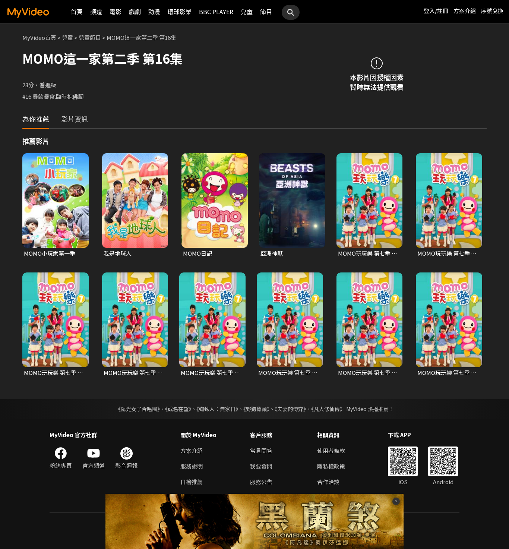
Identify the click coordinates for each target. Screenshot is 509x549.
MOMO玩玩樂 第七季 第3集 (447, 253)
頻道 (96, 11)
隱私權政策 (331, 466)
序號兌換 (492, 11)
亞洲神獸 (271, 253)
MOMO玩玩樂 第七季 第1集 (367, 253)
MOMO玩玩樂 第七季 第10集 (447, 373)
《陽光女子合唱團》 (138, 409)
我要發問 (261, 466)
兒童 (247, 11)
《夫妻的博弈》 (290, 409)
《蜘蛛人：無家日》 (217, 409)
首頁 (77, 11)
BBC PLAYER (216, 11)
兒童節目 (90, 37)
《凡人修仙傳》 (328, 409)
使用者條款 (331, 450)
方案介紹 (464, 11)
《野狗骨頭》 (256, 409)
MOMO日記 (197, 253)
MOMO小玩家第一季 (49, 253)
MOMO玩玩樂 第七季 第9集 (367, 373)
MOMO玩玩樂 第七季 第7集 (210, 373)
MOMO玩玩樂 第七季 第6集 (133, 373)
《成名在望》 (178, 409)
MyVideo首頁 (39, 37)
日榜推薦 (191, 482)
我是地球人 (118, 253)
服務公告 (261, 482)
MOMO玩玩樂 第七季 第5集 (53, 373)
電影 (115, 11)
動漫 (154, 11)
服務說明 (191, 466)
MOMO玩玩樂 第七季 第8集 (287, 373)
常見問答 (261, 450)
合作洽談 (328, 482)
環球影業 (180, 11)
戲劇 (135, 11)
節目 (266, 11)
